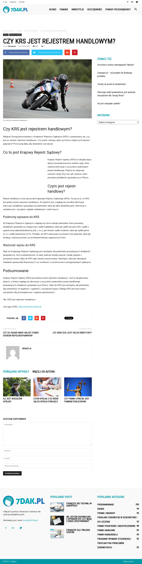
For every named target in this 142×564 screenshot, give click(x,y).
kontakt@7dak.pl (30, 520)
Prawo (6, 35)
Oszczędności (94, 9)
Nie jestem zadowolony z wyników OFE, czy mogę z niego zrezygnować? (79, 519)
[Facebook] (128, 2)
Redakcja (12, 46)
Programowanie (105, 504)
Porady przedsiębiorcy (118, 9)
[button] (135, 9)
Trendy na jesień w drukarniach (111, 84)
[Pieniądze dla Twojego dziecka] (57, 534)
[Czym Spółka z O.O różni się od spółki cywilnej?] (47, 386)
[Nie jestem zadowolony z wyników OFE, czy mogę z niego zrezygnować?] (57, 520)
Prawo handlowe (15, 35)
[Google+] (132, 2)
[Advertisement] (71, 22)
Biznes (52, 9)
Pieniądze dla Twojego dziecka (78, 531)
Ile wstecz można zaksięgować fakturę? (115, 64)
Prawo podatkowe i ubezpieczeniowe (116, 526)
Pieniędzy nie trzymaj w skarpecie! (79, 504)
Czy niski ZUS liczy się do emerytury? (72, 332)
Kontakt (22, 2)
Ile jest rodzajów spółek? (108, 103)
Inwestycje (77, 9)
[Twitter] (137, 2)
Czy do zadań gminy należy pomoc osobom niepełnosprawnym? (21, 334)
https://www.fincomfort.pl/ (30, 307)
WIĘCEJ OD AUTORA (43, 371)
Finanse (64, 9)
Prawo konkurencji (107, 534)
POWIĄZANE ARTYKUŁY (16, 371)
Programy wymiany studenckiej (114, 539)
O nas (5, 2)
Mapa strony (128, 561)
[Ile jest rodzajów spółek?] (17, 386)
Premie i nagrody (106, 513)
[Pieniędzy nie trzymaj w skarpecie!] (57, 507)
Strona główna (8, 31)
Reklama (13, 2)
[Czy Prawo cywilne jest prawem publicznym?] (78, 386)
